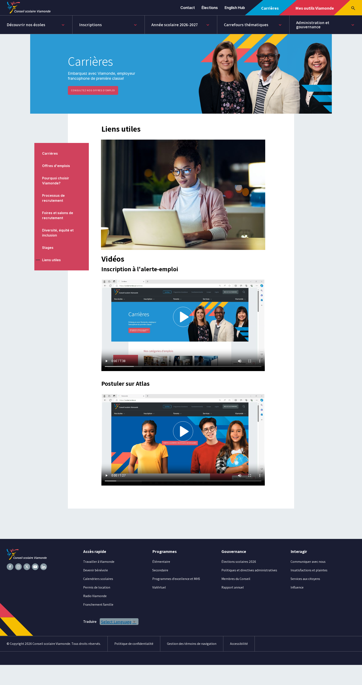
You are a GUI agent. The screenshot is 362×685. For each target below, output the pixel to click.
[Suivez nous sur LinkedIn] (43, 566)
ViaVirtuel (159, 587)
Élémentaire (161, 561)
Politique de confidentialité (133, 643)
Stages (47, 247)
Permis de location (96, 587)
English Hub (235, 7)
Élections (210, 7)
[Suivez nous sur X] (26, 566)
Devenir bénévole (95, 570)
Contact (187, 7)
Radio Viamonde (95, 596)
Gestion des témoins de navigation (191, 643)
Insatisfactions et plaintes (309, 570)
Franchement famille (98, 604)
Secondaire (160, 570)
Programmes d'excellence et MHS (176, 579)
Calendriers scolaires (98, 579)
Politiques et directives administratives (249, 570)
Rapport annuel (232, 587)
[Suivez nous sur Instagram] (18, 566)
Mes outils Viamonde (314, 10)
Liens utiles (51, 260)
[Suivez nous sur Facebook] (10, 566)
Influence (297, 587)
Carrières (271, 10)
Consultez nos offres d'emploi (93, 90)
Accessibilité (239, 643)
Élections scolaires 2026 (238, 561)
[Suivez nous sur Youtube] (35, 566)
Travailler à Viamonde (98, 561)
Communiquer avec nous (308, 561)
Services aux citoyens (305, 579)
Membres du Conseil (235, 579)
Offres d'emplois (56, 166)
